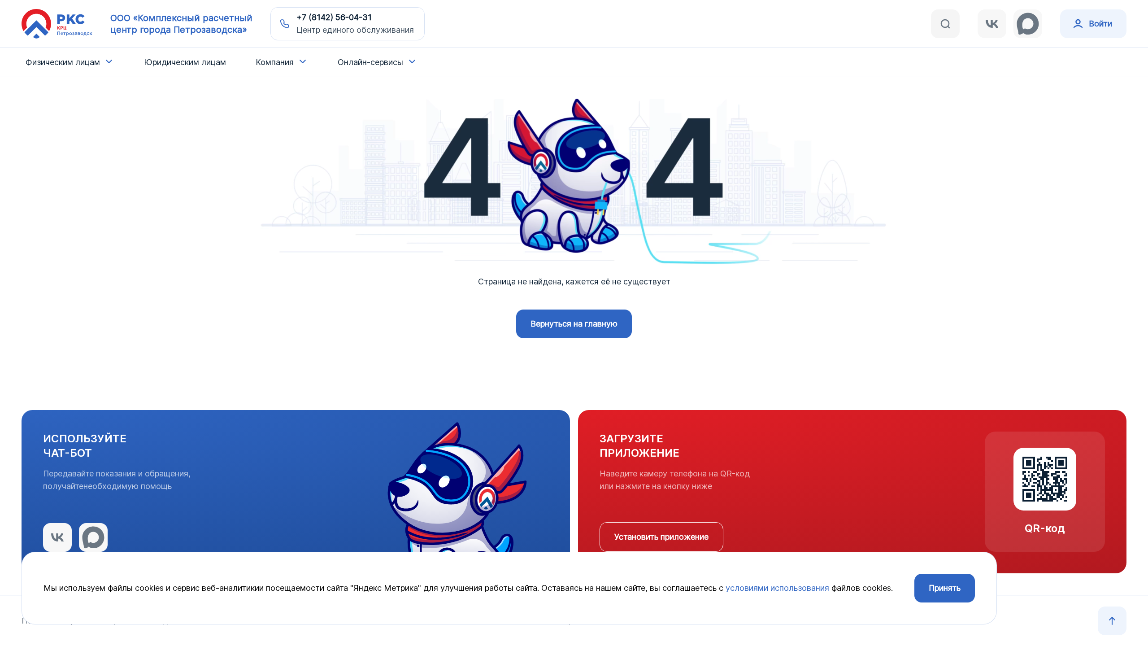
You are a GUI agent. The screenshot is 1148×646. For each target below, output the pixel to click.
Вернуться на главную (574, 323)
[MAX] (1027, 23)
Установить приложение (661, 536)
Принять (945, 588)
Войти (1100, 23)
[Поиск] (945, 23)
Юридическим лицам (185, 62)
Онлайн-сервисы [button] (370, 62)
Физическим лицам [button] (63, 62)
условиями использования (777, 588)
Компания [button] (275, 62)
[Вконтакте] (992, 23)
